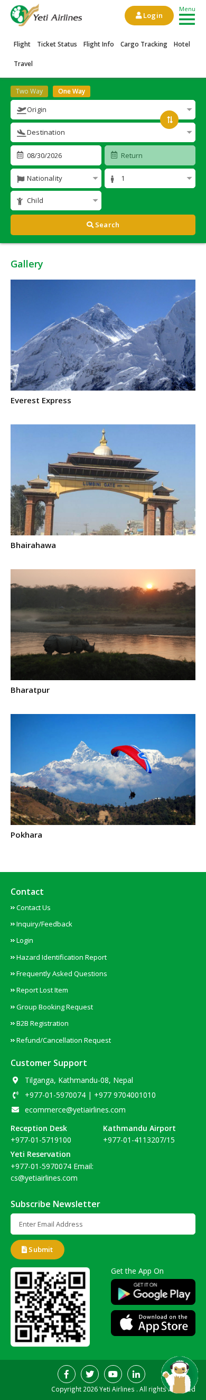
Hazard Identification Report (61, 957)
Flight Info (98, 44)
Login (152, 15)
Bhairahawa (33, 545)
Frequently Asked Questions (61, 973)
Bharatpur (30, 689)
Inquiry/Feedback (44, 924)
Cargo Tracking (143, 44)
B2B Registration (42, 1023)
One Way (71, 91)
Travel (23, 63)
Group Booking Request (54, 1007)
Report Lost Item (42, 990)
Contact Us (33, 907)
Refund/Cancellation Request (63, 1040)
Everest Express (41, 400)
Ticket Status (57, 44)
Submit (40, 1249)
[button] (103, 109)
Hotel (182, 44)
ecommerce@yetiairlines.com (75, 1110)
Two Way (29, 91)
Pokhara (26, 834)
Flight (22, 44)
